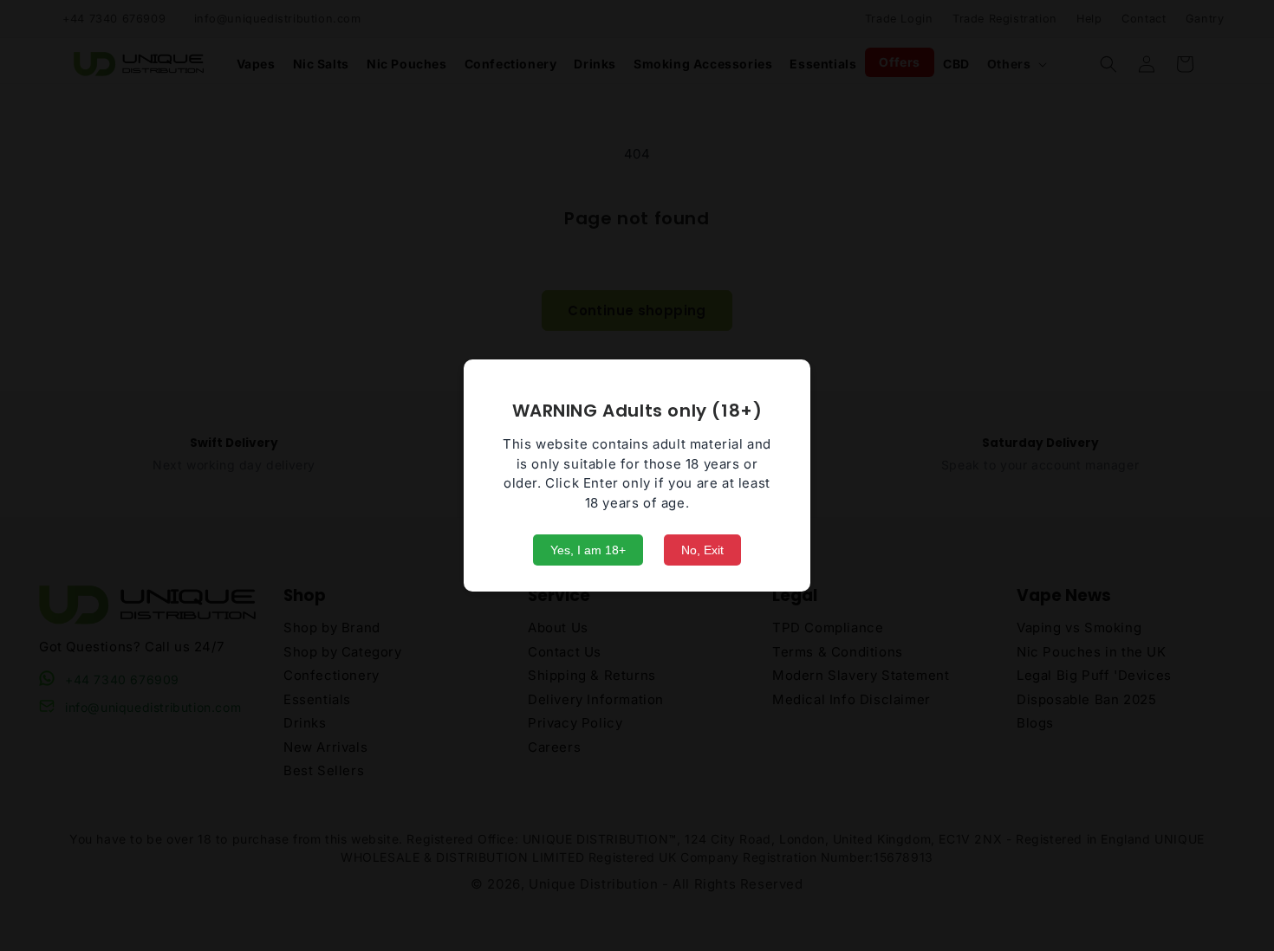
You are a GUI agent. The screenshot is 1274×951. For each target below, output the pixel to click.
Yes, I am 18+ (588, 550)
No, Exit (702, 550)
